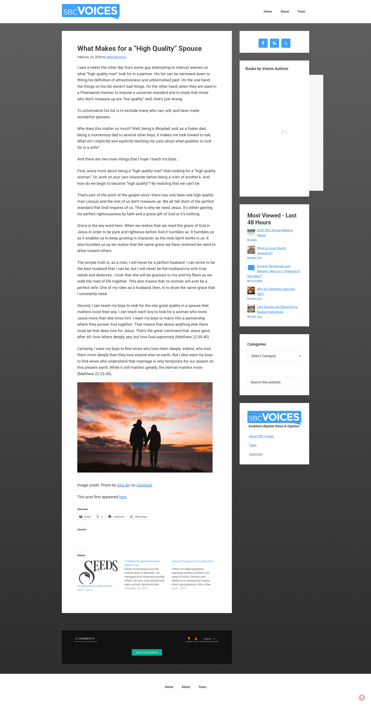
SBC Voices (91, 11)
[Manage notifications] (362, 697)
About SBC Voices (261, 436)
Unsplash (144, 485)
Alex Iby (123, 485)
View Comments (147, 652)
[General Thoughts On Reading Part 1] (195, 574)
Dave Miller (256, 280)
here (122, 497)
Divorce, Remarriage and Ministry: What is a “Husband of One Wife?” (273, 271)
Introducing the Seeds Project (94, 586)
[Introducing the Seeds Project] (99, 571)
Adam (253, 239)
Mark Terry (256, 257)
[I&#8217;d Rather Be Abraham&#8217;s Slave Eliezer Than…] (148, 574)
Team (253, 445)
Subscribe (255, 454)
